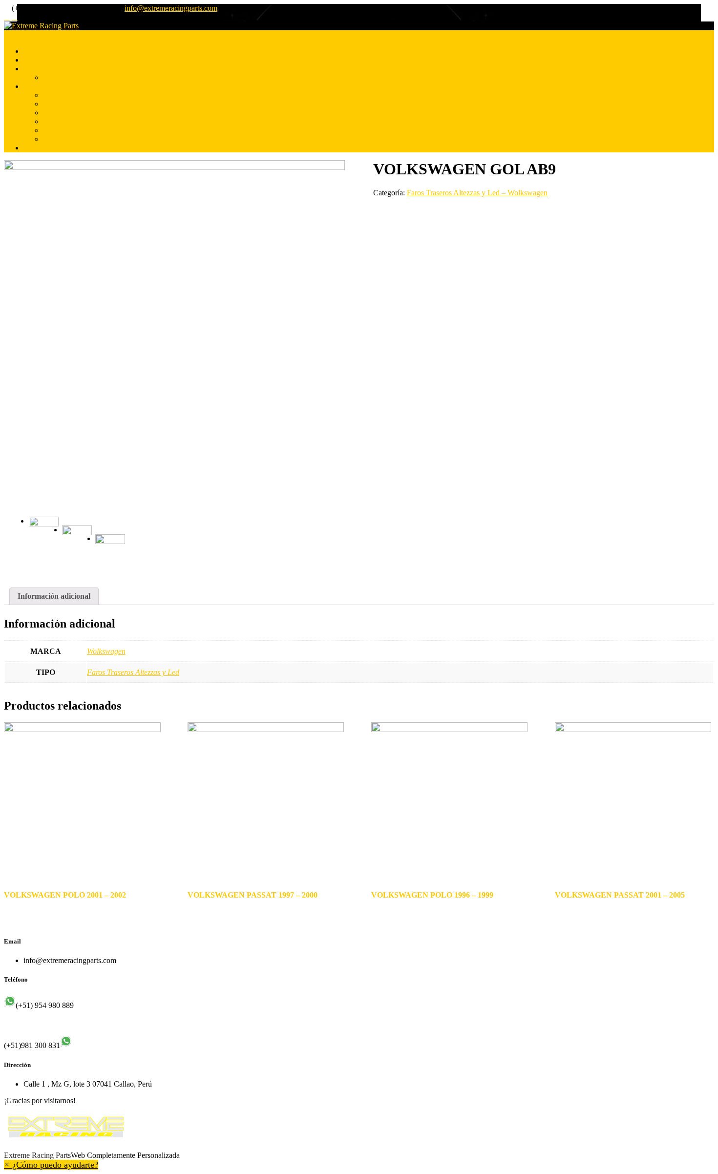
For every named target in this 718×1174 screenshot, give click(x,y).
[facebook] (7, 17)
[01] (174, 330)
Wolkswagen (106, 651)
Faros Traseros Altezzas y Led (133, 672)
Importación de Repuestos (83, 112)
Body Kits (59, 130)
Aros (50, 121)
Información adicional (54, 596)
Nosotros (37, 60)
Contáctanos (42, 148)
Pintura (54, 77)
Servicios (37, 68)
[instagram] (15, 17)
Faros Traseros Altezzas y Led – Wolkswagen (477, 193)
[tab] (54, 596)
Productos (38, 86)
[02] (77, 540)
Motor (52, 104)
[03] (110, 549)
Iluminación (61, 95)
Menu (13, 34)
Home (32, 51)
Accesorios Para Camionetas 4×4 (94, 139)
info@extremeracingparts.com (171, 8)
